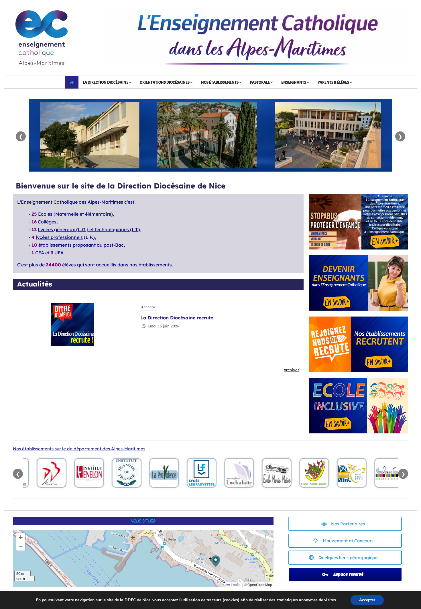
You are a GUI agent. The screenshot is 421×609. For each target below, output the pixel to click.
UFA (59, 253)
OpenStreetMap (259, 584)
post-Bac (114, 245)
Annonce (148, 307)
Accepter (367, 600)
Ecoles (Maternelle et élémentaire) (75, 214)
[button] (215, 561)
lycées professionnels (59, 237)
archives (291, 370)
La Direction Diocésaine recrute (176, 318)
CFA (39, 253)
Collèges (47, 222)
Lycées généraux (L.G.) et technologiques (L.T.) (89, 229)
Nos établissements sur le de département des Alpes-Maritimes (79, 448)
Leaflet (235, 584)
